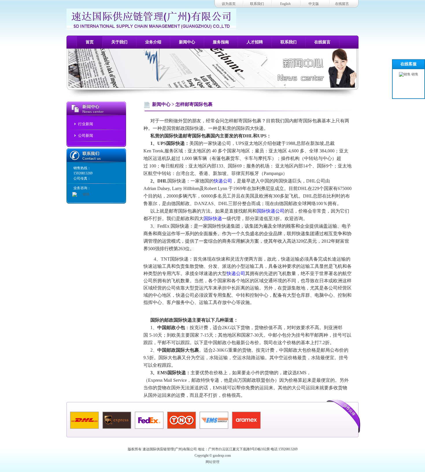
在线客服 (408, 64)
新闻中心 (187, 42)
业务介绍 (153, 42)
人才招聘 (255, 42)
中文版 (313, 4)
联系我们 (257, 4)
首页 (90, 42)
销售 (414, 74)
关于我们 (119, 42)
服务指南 (221, 42)
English (285, 4)
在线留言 (342, 4)
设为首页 (229, 4)
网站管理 (212, 462)
